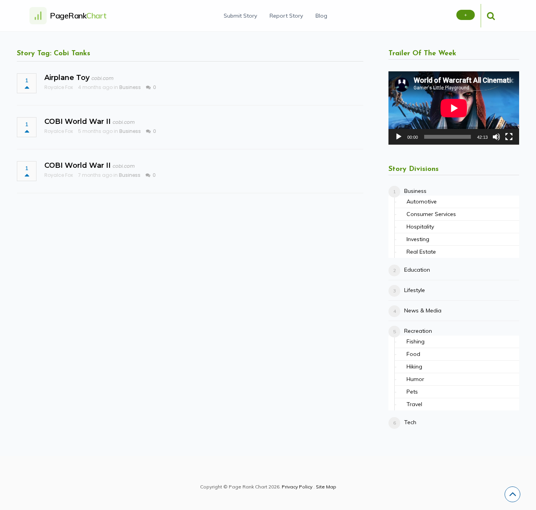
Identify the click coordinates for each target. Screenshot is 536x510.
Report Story (286, 15)
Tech (410, 422)
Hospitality (420, 226)
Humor (415, 379)
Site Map (326, 487)
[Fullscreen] (509, 137)
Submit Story (240, 15)
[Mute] (496, 137)
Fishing (416, 341)
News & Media (422, 310)
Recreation (418, 330)
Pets (412, 391)
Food (413, 354)
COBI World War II (77, 121)
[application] (453, 108)
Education (417, 269)
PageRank (78, 15)
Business (130, 87)
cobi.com (102, 78)
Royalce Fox (58, 87)
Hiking (414, 366)
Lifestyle (414, 290)
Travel (414, 404)
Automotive (422, 201)
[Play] (399, 137)
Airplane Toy (66, 77)
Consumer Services (431, 214)
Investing (418, 239)
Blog (321, 15)
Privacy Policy (297, 487)
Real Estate (421, 251)
